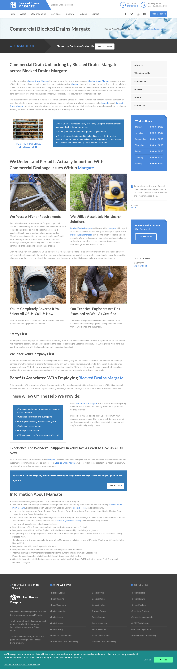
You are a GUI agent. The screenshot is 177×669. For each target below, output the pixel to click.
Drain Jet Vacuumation (61, 635)
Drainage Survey (99, 611)
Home (12, 14)
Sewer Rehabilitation (101, 635)
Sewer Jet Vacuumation (143, 617)
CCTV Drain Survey (140, 623)
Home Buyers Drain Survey (68, 520)
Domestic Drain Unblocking (104, 641)
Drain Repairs (57, 623)
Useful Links (140, 585)
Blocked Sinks (98, 593)
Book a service (159, 14)
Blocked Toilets (79, 508)
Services (55, 14)
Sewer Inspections (100, 623)
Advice (83, 14)
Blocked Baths (115, 504)
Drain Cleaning (18, 508)
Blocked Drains (58, 593)
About (23, 14)
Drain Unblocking (58, 605)
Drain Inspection (58, 611)
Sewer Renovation (100, 629)
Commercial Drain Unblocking (64, 641)
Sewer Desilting (139, 605)
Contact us (139, 105)
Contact (95, 14)
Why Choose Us (38, 14)
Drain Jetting (57, 617)
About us (138, 65)
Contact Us (114, 486)
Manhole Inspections (141, 629)
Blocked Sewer (98, 617)
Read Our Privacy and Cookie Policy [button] (22, 664)
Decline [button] (147, 660)
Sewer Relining (138, 599)
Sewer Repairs (138, 593)
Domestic (139, 89)
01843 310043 (132, 6)
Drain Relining (57, 629)
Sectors (70, 14)
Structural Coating (140, 611)
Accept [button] (163, 660)
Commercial (140, 81)
